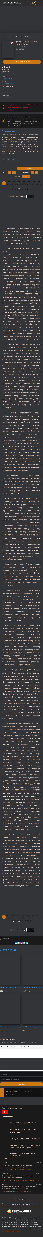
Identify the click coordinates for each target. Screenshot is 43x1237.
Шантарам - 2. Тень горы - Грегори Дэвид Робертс (21, 1180)
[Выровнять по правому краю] (17, 1046)
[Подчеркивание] (7, 1046)
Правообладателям (21, 1199)
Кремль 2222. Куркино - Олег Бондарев (17, 1191)
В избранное (7, 938)
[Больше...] (28, 1046)
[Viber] (21, 943)
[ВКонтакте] (16, 943)
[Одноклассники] (19, 943)
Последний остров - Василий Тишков (17, 1169)
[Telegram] (27, 943)
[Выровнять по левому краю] (11, 1046)
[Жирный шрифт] (1, 1046)
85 (29, 188)
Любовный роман (19, 37)
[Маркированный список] (21, 1046)
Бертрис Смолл (7, 79)
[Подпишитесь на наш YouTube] (5, 1114)
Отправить (21, 1084)
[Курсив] (4, 1046)
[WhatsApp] (24, 943)
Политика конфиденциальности (22, 1205)
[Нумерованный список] (24, 1046)
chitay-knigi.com (7, 37)
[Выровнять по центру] (14, 1046)
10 (19, 188)
